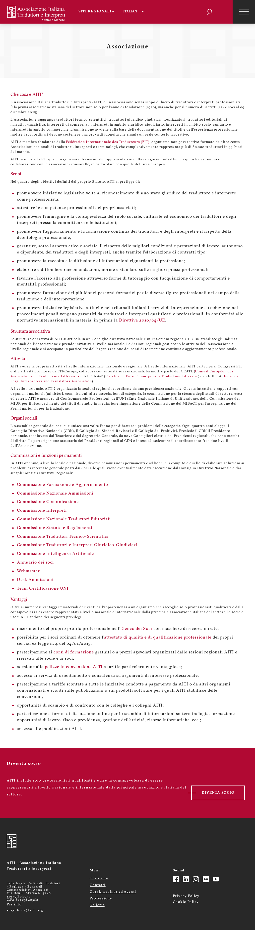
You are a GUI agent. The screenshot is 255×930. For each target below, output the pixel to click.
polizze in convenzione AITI (74, 667)
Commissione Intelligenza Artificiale (55, 554)
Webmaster (28, 571)
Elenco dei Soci (136, 629)
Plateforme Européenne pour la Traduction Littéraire (151, 376)
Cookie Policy (186, 902)
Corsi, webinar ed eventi (113, 892)
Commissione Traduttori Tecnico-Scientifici (63, 537)
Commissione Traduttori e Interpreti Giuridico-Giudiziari (77, 545)
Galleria (97, 905)
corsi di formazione (74, 652)
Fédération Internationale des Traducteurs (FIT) (107, 142)
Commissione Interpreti (42, 510)
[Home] (39, 12)
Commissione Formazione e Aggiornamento (62, 485)
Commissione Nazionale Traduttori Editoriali (64, 519)
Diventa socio (218, 793)
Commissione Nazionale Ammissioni (55, 493)
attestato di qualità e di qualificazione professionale (157, 637)
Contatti (97, 885)
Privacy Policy (186, 896)
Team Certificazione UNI (42, 588)
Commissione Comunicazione (48, 502)
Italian (130, 11)
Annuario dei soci (35, 562)
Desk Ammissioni (35, 580)
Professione (101, 898)
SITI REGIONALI (95, 11)
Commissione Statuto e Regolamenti (54, 528)
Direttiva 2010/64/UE (142, 320)
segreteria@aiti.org (25, 910)
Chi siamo (99, 878)
